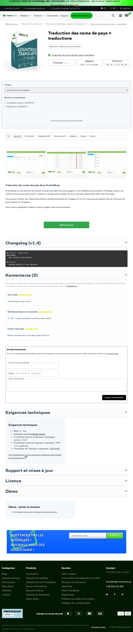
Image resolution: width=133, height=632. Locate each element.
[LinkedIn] (108, 594)
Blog (4, 573)
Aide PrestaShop (70, 590)
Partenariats (8, 582)
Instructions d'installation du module (81, 577)
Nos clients (8, 586)
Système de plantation (38, 594)
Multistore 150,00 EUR (17, 106)
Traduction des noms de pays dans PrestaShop (72, 55)
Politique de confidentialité (76, 602)
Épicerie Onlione (35, 590)
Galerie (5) (17, 136)
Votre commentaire (16, 379)
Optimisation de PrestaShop (41, 582)
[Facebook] (115, 594)
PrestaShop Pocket (62, 5)
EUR (120, 613)
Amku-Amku (32, 598)
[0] (127, 16)
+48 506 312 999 (115, 586)
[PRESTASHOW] (10, 15)
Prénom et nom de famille (19, 363)
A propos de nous (11, 577)
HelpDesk (67, 586)
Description (29, 136)
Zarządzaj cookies (98, 627)
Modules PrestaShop (37, 577)
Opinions (6, 590)
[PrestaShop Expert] (12, 613)
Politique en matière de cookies (78, 598)
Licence (92, 136)
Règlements (68, 594)
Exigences (73, 136)
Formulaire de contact (117, 572)
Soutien (83, 136)
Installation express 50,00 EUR (20, 103)
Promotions (32, 573)
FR (128, 613)
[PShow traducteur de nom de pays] (26, 162)
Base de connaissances (74, 582)
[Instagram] (123, 594)
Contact (6, 594)
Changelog (43, 136)
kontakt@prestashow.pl (118, 581)
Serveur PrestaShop (36, 586)
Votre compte (69, 573)
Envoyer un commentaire (114, 397)
